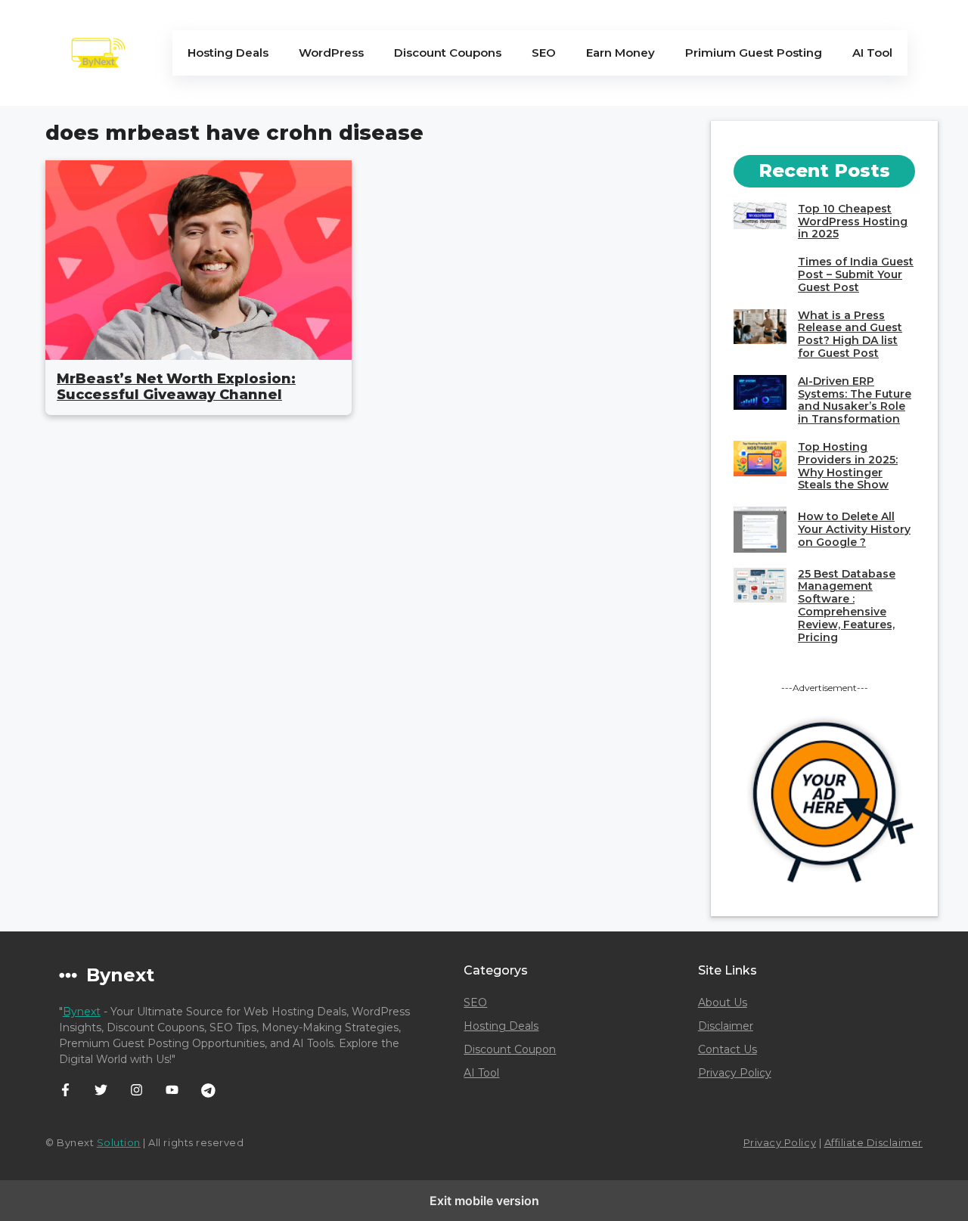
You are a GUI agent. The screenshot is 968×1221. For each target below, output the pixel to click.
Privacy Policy (734, 1073)
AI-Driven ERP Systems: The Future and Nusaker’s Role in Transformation (854, 400)
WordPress (331, 52)
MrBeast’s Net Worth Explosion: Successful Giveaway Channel (176, 387)
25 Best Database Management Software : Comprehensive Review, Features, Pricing (846, 605)
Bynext (82, 1011)
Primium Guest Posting (753, 52)
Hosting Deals (228, 52)
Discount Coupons (447, 52)
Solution (119, 1142)
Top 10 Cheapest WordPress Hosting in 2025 (853, 221)
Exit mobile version (484, 1200)
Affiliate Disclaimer (873, 1142)
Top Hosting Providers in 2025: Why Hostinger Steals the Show (848, 465)
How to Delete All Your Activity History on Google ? (854, 529)
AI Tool (872, 52)
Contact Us (727, 1049)
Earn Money (620, 52)
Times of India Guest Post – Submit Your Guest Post (856, 274)
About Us (722, 1002)
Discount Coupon (510, 1049)
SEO (544, 52)
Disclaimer (725, 1026)
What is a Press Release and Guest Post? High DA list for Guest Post (850, 334)
